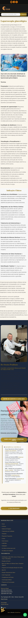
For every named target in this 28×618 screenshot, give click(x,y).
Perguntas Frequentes (7, 536)
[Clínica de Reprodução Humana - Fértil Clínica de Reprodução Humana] (6, 8)
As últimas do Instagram (7, 550)
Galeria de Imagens (6, 528)
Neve (9, 612)
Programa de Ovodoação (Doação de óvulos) (12, 567)
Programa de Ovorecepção (8, 582)
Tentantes (4, 533)
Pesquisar (24, 14)
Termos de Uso (4, 604)
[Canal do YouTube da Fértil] (11, 2)
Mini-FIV (4, 570)
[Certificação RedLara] (3, 610)
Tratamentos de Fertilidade (8, 531)
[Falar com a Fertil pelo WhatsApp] (25, 615)
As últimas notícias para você (8, 548)
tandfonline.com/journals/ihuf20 (11, 463)
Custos (3, 538)
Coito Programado (6, 574)
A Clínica (4, 526)
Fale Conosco (5, 540)
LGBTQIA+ (4, 543)
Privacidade (4, 602)
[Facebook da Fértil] (14, 2)
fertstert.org (20, 457)
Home (3, 524)
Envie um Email (4, 588)
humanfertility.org (20, 478)
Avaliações (4, 545)
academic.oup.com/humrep (10, 450)
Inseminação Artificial (6, 579)
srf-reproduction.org (15, 475)
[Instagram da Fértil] (17, 2)
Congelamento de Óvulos (7, 577)
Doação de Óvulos (6, 561)
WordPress (17, 612)
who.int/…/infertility (9, 470)
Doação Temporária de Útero (8, 572)
